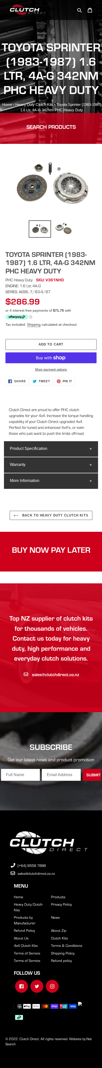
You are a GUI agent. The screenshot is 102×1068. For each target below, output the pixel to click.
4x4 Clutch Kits (26, 945)
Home (7, 104)
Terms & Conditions (66, 945)
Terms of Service (27, 953)
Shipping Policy (63, 953)
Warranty (18, 464)
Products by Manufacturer (24, 920)
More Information (24, 480)
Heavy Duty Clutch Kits (34, 104)
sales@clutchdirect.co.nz (55, 674)
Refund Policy (24, 930)
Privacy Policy (61, 904)
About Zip (58, 930)
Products (58, 896)
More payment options (51, 369)
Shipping (34, 324)
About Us (21, 937)
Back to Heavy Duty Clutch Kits (54, 515)
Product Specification (28, 448)
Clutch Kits (59, 937)
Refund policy (61, 960)
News (55, 917)
